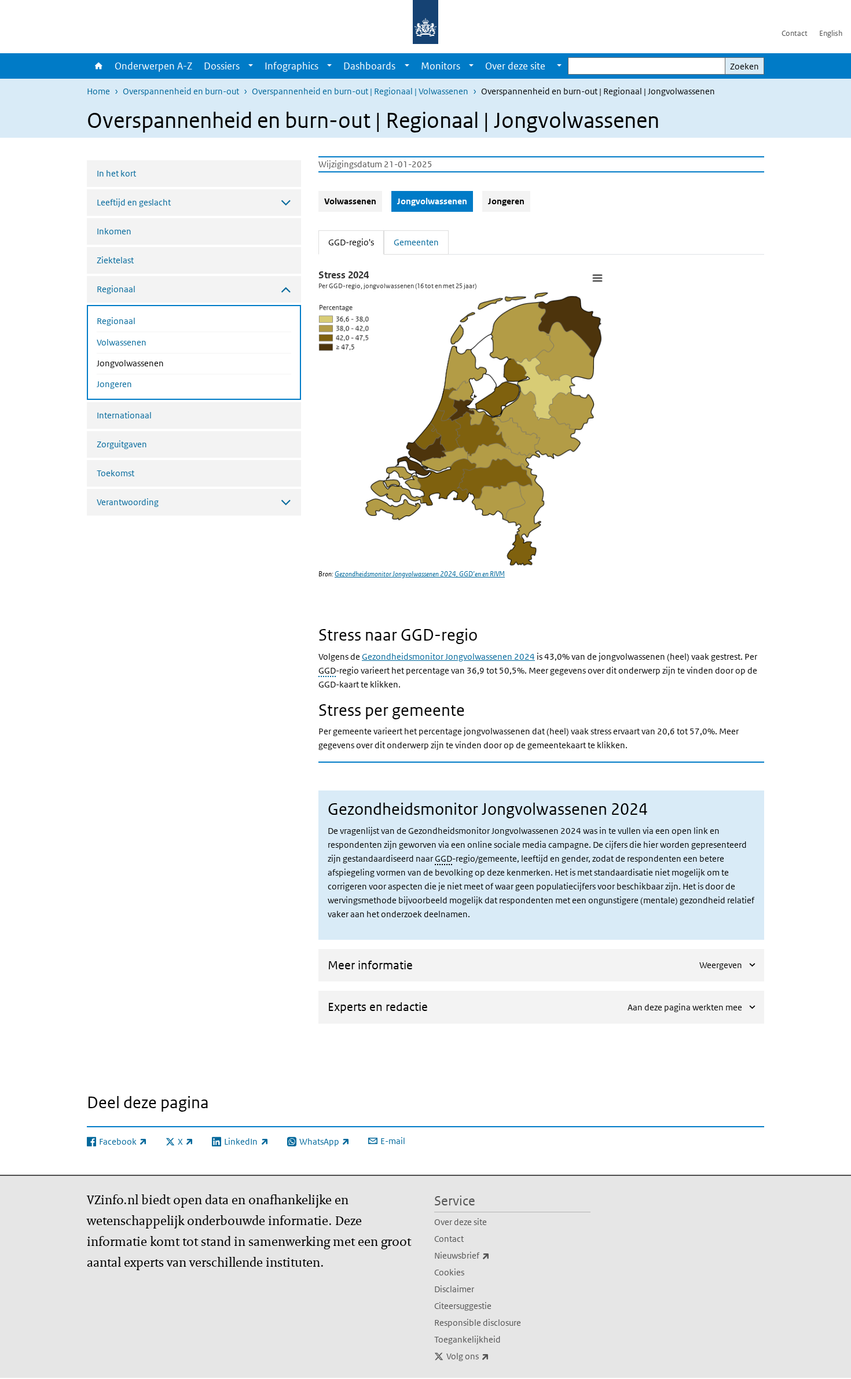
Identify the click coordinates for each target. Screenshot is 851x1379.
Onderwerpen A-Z (153, 66)
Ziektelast (115, 260)
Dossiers (222, 66)
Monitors (440, 66)
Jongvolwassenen (161, 363)
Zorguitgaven (122, 444)
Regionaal (116, 320)
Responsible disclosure (477, 1322)
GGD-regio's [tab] (356, 242)
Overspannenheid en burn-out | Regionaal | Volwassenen (360, 91)
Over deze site (460, 1221)
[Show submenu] (251, 66)
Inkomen (114, 231)
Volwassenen (121, 342)
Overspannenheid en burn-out (181, 91)
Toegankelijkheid (467, 1339)
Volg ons (493, 1356)
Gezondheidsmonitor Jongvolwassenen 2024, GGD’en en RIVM (420, 574)
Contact (795, 33)
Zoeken (744, 66)
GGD (327, 670)
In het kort (116, 173)
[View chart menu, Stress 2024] (597, 278)
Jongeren (114, 383)
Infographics (291, 66)
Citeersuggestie (462, 1305)
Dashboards (369, 66)
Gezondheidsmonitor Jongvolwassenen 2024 (448, 656)
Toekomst (115, 473)
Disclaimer (454, 1289)
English (830, 33)
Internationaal (124, 415)
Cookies (449, 1272)
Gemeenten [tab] (416, 242)
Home (98, 66)
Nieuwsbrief (487, 1255)
